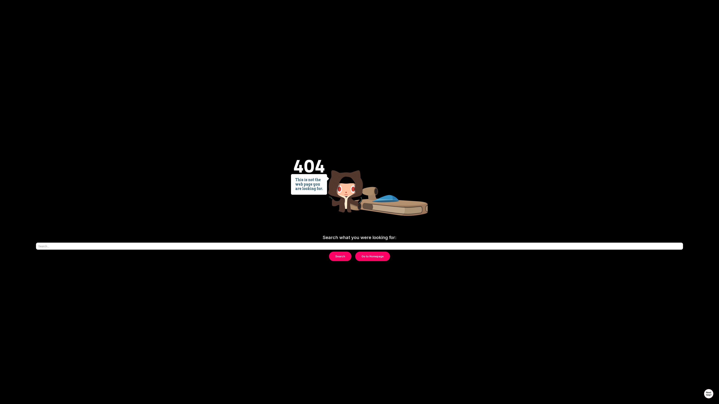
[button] (708, 393)
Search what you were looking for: (359, 237)
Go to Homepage (373, 256)
